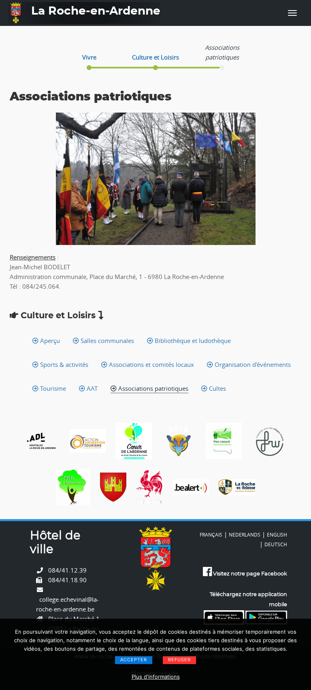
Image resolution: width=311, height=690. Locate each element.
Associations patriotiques (152, 388)
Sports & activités (63, 364)
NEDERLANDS (244, 534)
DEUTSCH (275, 544)
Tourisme (52, 388)
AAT (91, 388)
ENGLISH (277, 534)
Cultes (216, 388)
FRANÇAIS (211, 534)
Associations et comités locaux (150, 364)
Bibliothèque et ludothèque (192, 340)
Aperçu (49, 340)
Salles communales (106, 340)
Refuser (179, 659)
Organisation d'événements (252, 364)
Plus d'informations (156, 676)
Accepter (133, 659)
